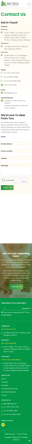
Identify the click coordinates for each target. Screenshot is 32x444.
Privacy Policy (6, 315)
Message (4, 166)
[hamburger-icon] (29, 4)
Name (3, 137)
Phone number (7, 151)
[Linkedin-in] (3, 424)
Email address (6, 144)
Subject (4, 158)
